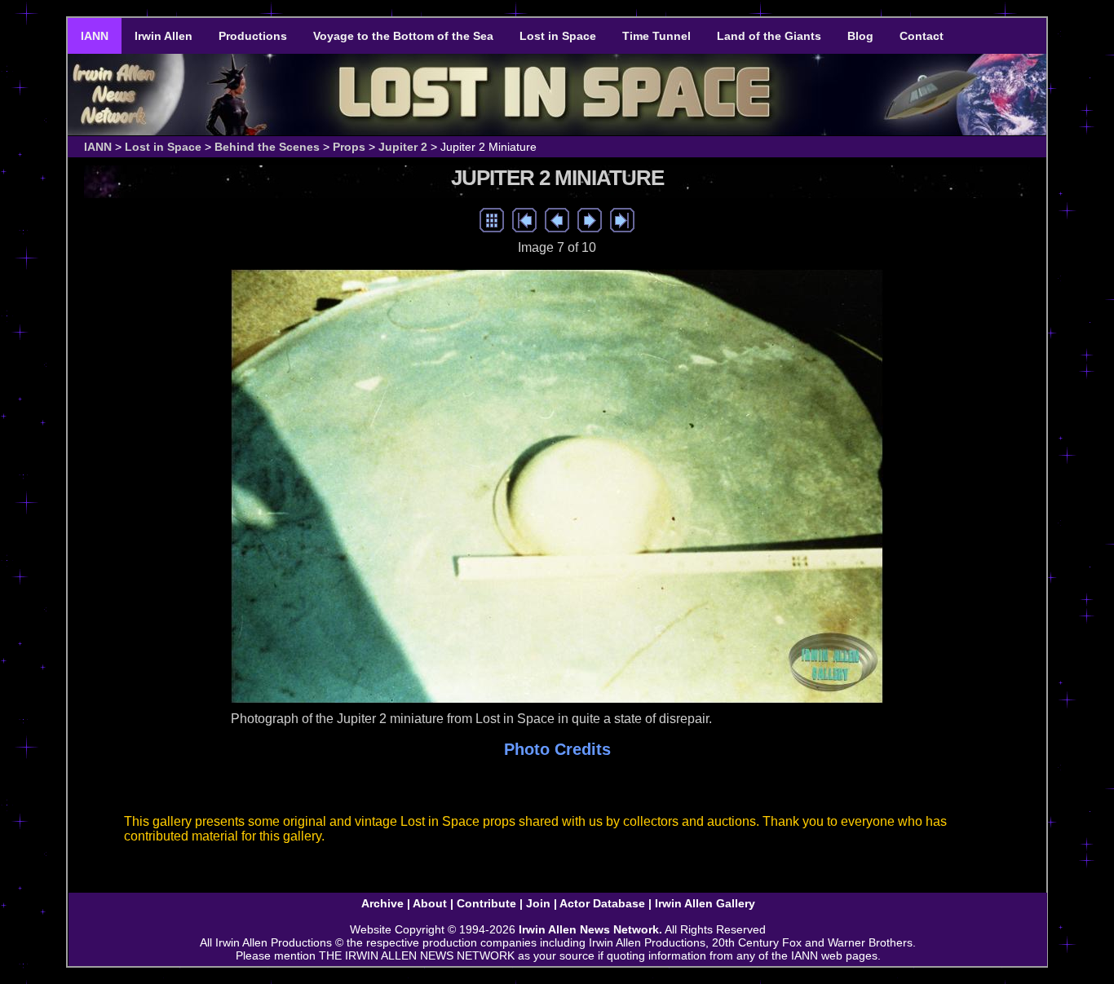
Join (538, 903)
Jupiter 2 (402, 146)
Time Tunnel (656, 35)
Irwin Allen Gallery (705, 903)
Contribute (486, 903)
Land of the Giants (769, 35)
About (430, 903)
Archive (382, 903)
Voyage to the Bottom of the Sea (403, 35)
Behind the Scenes (267, 146)
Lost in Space (557, 35)
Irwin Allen (163, 35)
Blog (860, 35)
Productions (253, 35)
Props (349, 146)
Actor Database (602, 903)
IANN (94, 35)
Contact (922, 35)
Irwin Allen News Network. (590, 929)
